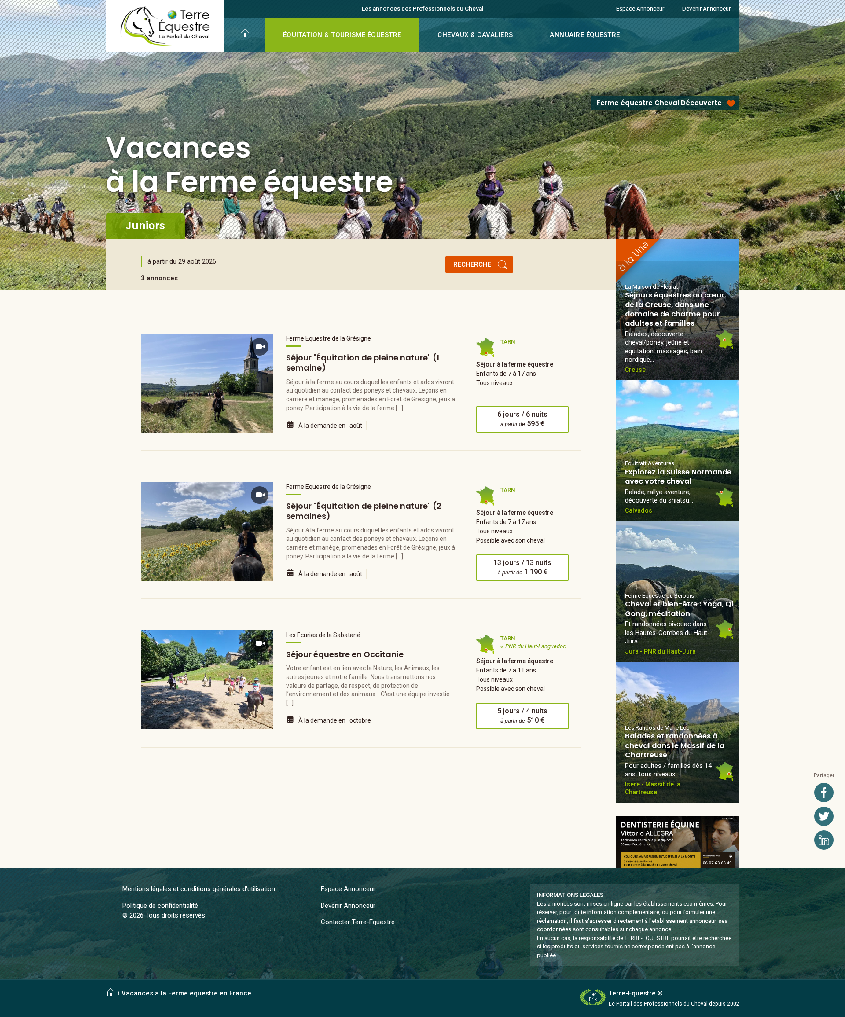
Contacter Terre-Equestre (358, 922)
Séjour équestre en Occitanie (345, 654)
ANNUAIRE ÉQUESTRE (585, 35)
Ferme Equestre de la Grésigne (328, 338)
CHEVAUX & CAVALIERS (475, 35)
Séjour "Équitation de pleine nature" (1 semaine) (362, 362)
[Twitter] (824, 816)
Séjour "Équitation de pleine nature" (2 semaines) (363, 510)
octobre (360, 720)
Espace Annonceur (640, 8)
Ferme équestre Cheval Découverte (659, 102)
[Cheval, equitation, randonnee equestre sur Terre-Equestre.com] (165, 26)
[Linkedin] (824, 840)
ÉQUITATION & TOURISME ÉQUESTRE (342, 35)
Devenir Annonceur (706, 8)
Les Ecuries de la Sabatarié (323, 635)
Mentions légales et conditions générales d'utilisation (198, 889)
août (355, 425)
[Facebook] (824, 792)
